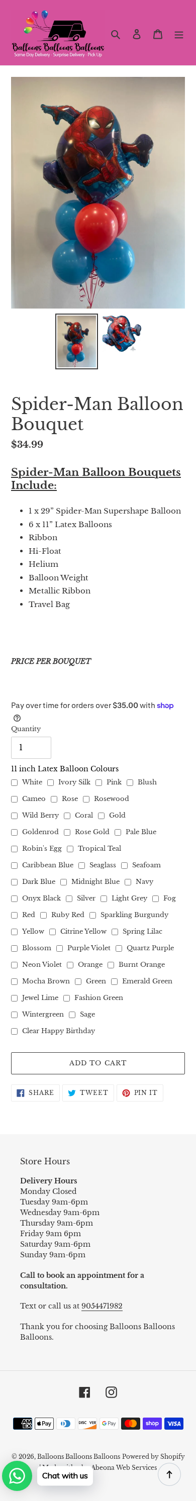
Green (96, 981)
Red (28, 915)
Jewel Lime (40, 997)
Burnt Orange (142, 964)
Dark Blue (38, 881)
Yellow (33, 931)
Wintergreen (43, 1014)
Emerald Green (147, 981)
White (32, 782)
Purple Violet (89, 948)
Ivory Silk (74, 782)
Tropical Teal (99, 848)
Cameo (34, 798)
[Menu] (178, 34)
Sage (87, 1014)
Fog (169, 898)
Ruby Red (67, 915)
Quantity (26, 729)
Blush (147, 782)
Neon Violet (42, 964)
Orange (90, 964)
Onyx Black (41, 898)
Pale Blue (141, 832)
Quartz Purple (150, 948)
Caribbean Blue (47, 865)
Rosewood (111, 798)
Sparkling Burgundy (134, 915)
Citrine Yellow (83, 931)
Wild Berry (40, 815)
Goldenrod (40, 832)
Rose (70, 798)
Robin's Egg (42, 848)
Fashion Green (98, 997)
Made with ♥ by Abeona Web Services (99, 1467)
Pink (114, 782)
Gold (117, 815)
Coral (84, 815)
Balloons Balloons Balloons (78, 1456)
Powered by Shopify (153, 1456)
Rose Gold (92, 832)
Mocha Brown (46, 981)
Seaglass (102, 865)
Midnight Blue (95, 881)
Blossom (36, 948)
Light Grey (129, 898)
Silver (86, 898)
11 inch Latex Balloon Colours (65, 768)
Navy (144, 881)
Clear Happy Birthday (58, 1031)
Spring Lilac (142, 931)
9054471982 (102, 1306)
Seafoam (146, 865)
